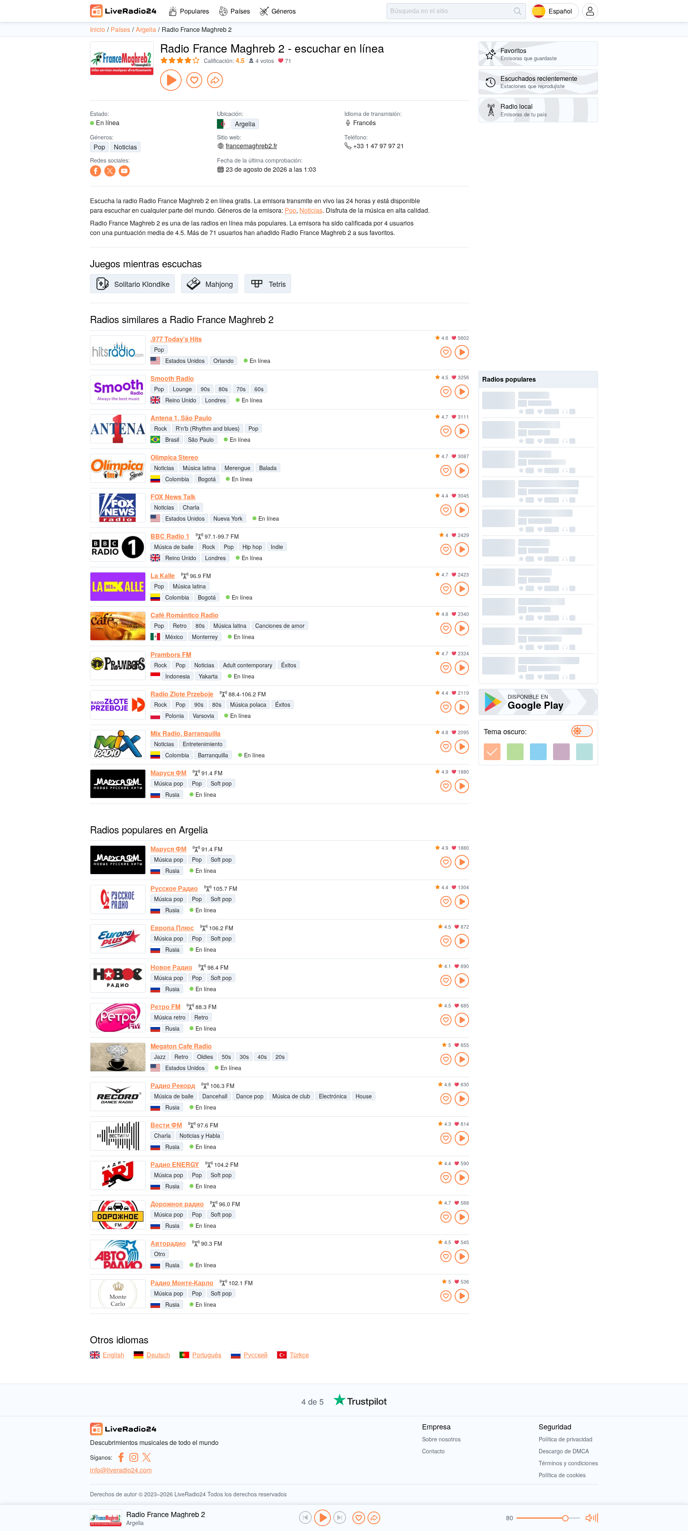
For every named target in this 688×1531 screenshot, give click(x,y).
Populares (194, 11)
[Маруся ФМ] (118, 783)
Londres (215, 400)
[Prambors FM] (118, 665)
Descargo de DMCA (564, 1451)
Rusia (172, 794)
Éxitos (288, 665)
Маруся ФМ (168, 772)
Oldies (205, 1057)
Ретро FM (165, 1006)
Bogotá (207, 479)
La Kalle (162, 575)
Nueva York (227, 518)
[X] (109, 170)
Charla (191, 507)
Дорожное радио (177, 1204)
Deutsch (158, 1354)
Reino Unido (180, 400)
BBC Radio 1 (170, 536)
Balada (268, 468)
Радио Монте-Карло (181, 1282)
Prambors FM (170, 654)
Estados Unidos (185, 361)
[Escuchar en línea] (462, 352)
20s (280, 1057)
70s (241, 389)
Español (560, 11)
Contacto (433, 1451)
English (113, 1354)
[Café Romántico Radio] (118, 626)
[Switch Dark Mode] (582, 731)
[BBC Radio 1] (118, 547)
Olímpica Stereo (174, 457)
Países (240, 11)
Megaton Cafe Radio (181, 1046)
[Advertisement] (538, 246)
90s (205, 389)
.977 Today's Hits (176, 339)
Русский (256, 1354)
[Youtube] (124, 170)
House (364, 1096)
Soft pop (221, 783)
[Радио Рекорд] (118, 1096)
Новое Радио (171, 967)
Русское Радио (174, 888)
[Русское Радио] (118, 899)
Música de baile (174, 547)
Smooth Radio (172, 378)
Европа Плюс (172, 927)
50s (226, 1057)
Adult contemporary (247, 665)
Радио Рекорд (172, 1085)
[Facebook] (95, 170)
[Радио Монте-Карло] (118, 1293)
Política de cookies (562, 1475)
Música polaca (248, 704)
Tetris (277, 283)
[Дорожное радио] (118, 1214)
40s (262, 1057)
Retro (180, 625)
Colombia (177, 479)
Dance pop (250, 1096)
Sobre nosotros (441, 1439)
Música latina (199, 468)
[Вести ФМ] (118, 1136)
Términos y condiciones (568, 1463)
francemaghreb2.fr (251, 146)
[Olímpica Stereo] (118, 468)
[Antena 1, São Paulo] (118, 428)
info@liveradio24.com (121, 1469)
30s (244, 1057)
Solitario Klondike (142, 283)
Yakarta (208, 676)
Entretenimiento (203, 744)
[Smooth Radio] (118, 389)
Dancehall (214, 1096)
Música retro (170, 1017)
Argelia (245, 123)
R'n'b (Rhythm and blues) (208, 428)
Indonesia (177, 676)
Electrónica (333, 1096)
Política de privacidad (565, 1439)
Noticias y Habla (200, 1135)
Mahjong (219, 283)
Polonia (174, 715)
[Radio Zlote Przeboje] (118, 704)
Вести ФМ (166, 1125)
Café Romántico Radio (184, 615)
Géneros (284, 11)
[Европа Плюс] (118, 938)
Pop (99, 146)
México (174, 637)
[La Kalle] (118, 586)
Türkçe (299, 1354)
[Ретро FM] (118, 1017)
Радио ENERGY (174, 1164)
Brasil (172, 439)
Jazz (160, 1057)
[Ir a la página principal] (123, 10)
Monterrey (205, 637)
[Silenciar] (590, 1517)
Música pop (168, 783)
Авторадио (168, 1243)
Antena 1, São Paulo (181, 417)
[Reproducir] (171, 80)
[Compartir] (215, 80)
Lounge (182, 389)
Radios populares (509, 379)
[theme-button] (492, 751)
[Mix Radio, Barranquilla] (118, 744)
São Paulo (201, 439)
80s (223, 389)
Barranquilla (213, 755)
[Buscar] (517, 11)
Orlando (223, 361)
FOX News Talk (172, 496)
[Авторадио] (118, 1254)
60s (259, 389)
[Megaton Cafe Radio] (118, 1057)
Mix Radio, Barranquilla (185, 733)
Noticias (125, 146)
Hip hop (252, 547)
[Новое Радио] (118, 978)
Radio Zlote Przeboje (181, 694)
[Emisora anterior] (305, 1517)
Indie (277, 547)
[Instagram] (134, 1457)
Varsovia (203, 715)
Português (206, 1354)
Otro (159, 1254)
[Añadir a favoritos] (194, 80)
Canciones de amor (280, 625)
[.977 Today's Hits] (118, 350)
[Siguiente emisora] (339, 1517)
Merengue (237, 468)
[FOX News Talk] (118, 507)
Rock (160, 428)
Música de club (291, 1096)
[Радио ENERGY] (118, 1175)
